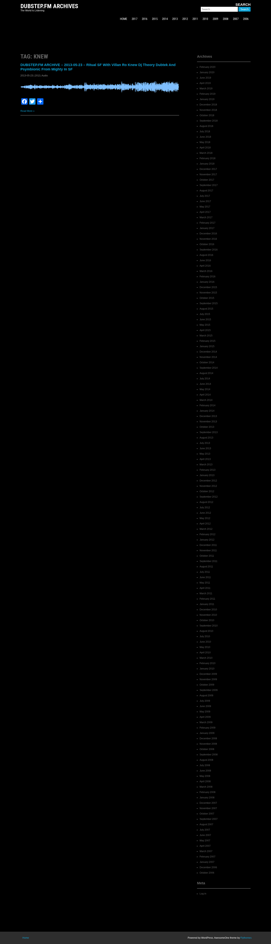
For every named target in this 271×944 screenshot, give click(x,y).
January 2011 (207, 604)
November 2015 (208, 292)
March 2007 (206, 851)
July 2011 (205, 572)
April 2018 (205, 147)
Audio (44, 75)
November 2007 (208, 808)
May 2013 (205, 453)
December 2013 (208, 416)
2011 (195, 19)
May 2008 (205, 776)
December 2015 (208, 287)
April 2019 (205, 83)
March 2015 (206, 335)
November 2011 (208, 550)
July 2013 (205, 443)
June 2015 (205, 319)
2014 (165, 19)
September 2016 (209, 249)
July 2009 (205, 700)
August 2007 (206, 824)
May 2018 (205, 142)
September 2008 (209, 754)
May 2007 (205, 840)
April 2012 (205, 523)
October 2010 (207, 620)
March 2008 (206, 786)
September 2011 (208, 561)
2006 (246, 19)
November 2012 (208, 486)
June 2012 (205, 512)
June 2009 (205, 706)
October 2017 (207, 179)
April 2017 (205, 212)
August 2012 (206, 502)
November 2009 (208, 679)
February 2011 (207, 598)
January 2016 (207, 282)
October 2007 (207, 813)
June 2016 (205, 260)
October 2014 (207, 362)
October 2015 (207, 298)
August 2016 (206, 255)
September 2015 (209, 303)
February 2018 (207, 158)
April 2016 (205, 265)
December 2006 (208, 867)
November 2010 (208, 615)
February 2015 (207, 341)
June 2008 (205, 770)
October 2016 (207, 244)
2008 (225, 19)
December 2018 (208, 104)
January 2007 (207, 862)
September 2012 (209, 496)
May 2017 (205, 206)
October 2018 (207, 115)
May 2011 (205, 582)
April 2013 (205, 459)
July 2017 (205, 196)
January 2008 (207, 797)
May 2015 (205, 324)
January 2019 (207, 99)
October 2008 (207, 749)
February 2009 (207, 727)
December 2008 (208, 738)
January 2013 (207, 475)
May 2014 (205, 389)
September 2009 (209, 690)
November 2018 (208, 110)
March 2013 (206, 464)
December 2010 (208, 609)
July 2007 (205, 829)
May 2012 (205, 518)
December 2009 (208, 674)
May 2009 (205, 711)
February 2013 (207, 470)
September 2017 (209, 185)
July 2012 (205, 507)
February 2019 (207, 94)
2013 (175, 19)
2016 (144, 19)
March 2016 (206, 271)
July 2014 (205, 378)
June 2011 (205, 577)
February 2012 (207, 534)
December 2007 (208, 803)
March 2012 (206, 529)
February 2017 (207, 222)
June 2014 (205, 384)
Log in (203, 893)
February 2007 (207, 856)
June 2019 (205, 77)
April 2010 (205, 652)
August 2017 (206, 190)
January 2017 (207, 228)
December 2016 (208, 233)
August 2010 (206, 631)
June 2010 (205, 641)
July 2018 (205, 131)
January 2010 (207, 668)
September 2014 (209, 367)
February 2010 (207, 663)
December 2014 (208, 351)
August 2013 (206, 437)
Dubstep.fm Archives (49, 6)
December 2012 (208, 480)
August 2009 (206, 695)
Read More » (27, 111)
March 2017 (206, 217)
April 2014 (205, 394)
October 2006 (207, 872)
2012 (185, 19)
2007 (235, 19)
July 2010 (205, 636)
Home (25, 937)
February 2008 (207, 792)
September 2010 (209, 625)
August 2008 (206, 760)
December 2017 (208, 169)
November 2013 (208, 421)
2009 (215, 19)
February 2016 (207, 276)
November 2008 (208, 743)
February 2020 (207, 67)
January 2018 (207, 163)
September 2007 (209, 819)
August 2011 (206, 566)
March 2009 (206, 722)
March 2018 (206, 153)
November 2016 (208, 239)
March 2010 (206, 658)
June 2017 (205, 201)
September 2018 (209, 120)
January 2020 (207, 72)
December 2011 (208, 545)
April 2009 (205, 717)
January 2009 (207, 733)
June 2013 (205, 448)
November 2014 (208, 357)
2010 (205, 19)
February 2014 (207, 405)
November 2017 (208, 174)
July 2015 (205, 314)
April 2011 (205, 588)
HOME (123, 19)
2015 (155, 19)
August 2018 (206, 126)
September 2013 (209, 432)
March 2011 (206, 593)
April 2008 (205, 781)
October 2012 (207, 491)
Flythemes (246, 937)
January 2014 (207, 410)
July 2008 (205, 765)
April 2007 (205, 846)
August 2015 (206, 308)
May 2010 (205, 647)
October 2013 (207, 427)
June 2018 (205, 136)
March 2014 (206, 400)
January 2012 (207, 539)
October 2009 (207, 684)
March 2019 (206, 88)
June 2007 (205, 835)
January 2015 (207, 346)
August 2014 (206, 373)
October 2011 (207, 555)
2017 (134, 19)
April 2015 (205, 330)
